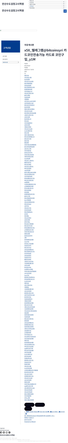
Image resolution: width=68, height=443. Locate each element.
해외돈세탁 (27, 234)
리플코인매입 (27, 127)
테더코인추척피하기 (29, 105)
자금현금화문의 (28, 299)
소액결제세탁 (27, 332)
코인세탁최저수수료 (29, 388)
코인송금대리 (27, 255)
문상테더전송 (27, 267)
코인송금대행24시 (29, 249)
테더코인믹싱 (27, 247)
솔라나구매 (27, 196)
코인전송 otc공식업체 (30, 101)
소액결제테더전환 (28, 186)
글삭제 (29, 419)
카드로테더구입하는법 (30, 336)
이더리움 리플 (27, 77)
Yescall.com (45, 441)
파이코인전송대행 (28, 350)
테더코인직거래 (28, 226)
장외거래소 (27, 222)
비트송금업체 (27, 85)
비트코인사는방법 (28, 81)
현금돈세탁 (27, 364)
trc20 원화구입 (28, 131)
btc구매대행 (27, 200)
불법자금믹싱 (27, 162)
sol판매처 (26, 182)
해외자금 (26, 75)
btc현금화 (27, 79)
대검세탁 (26, 313)
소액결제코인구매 (28, 230)
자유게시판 (5, 62)
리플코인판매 (27, 301)
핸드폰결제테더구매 (29, 87)
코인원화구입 (27, 330)
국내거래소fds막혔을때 (30, 271)
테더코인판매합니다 (29, 137)
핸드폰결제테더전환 (29, 198)
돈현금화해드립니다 (29, 279)
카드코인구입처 (28, 374)
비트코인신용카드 (28, 166)
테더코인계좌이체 (28, 180)
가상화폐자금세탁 (28, 309)
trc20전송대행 (28, 368)
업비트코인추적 (28, 152)
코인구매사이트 (28, 285)
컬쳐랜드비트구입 (28, 360)
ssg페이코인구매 (28, 348)
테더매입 (26, 216)
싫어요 (39, 405)
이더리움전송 (27, 150)
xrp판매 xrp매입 (28, 269)
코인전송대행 (27, 352)
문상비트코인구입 (28, 372)
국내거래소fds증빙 (29, 154)
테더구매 (26, 133)
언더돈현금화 (27, 210)
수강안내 (32, 2)
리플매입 (26, 99)
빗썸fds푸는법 (28, 358)
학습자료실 (32, 8)
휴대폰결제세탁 (28, 89)
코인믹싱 (26, 206)
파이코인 (26, 121)
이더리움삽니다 (28, 91)
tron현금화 (27, 158)
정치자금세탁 (27, 356)
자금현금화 (27, 97)
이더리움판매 (27, 396)
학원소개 (32, 1)
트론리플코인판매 (28, 315)
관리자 (49, 441)
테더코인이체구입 (28, 319)
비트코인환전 (27, 218)
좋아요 (29, 405)
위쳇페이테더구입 (28, 325)
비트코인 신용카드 (29, 160)
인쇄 (28, 409)
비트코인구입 (27, 208)
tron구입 (26, 241)
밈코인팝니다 (27, 119)
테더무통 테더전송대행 (30, 113)
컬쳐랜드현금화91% (29, 277)
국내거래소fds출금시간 (30, 384)
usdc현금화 (27, 170)
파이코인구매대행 (28, 224)
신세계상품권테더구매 (30, 184)
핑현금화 (26, 321)
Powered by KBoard (30, 421)
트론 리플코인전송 (29, 135)
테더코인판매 (27, 168)
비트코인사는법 (28, 111)
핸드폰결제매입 (28, 83)
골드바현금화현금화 (29, 147)
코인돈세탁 (27, 117)
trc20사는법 (27, 281)
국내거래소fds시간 (29, 232)
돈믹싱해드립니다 (28, 188)
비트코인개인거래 (28, 93)
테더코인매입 (27, 164)
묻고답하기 (5, 59)
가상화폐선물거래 (28, 263)
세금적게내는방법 (28, 156)
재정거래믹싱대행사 (29, 109)
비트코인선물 (27, 366)
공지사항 (5, 56)
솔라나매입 (27, 95)
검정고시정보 (33, 4)
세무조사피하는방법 (29, 328)
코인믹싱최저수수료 (29, 295)
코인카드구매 (27, 149)
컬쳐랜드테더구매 (28, 293)
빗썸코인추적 (27, 245)
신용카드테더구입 (28, 115)
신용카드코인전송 (28, 261)
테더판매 (26, 192)
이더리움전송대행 (28, 338)
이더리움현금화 (28, 176)
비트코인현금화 (28, 390)
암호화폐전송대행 (28, 239)
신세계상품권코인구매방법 (31, 370)
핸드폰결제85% (28, 212)
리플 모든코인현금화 (29, 307)
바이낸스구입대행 (28, 243)
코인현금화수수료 (28, 103)
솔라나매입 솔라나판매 (30, 172)
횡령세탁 (26, 143)
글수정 (26, 419)
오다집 (26, 214)
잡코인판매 (27, 107)
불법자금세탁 (27, 259)
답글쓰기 (31, 417)
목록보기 (26, 417)
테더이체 (26, 141)
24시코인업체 (27, 273)
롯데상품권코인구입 (29, 178)
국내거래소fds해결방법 (30, 145)
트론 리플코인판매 (29, 400)
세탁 (25, 237)
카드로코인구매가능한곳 (30, 311)
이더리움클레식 (28, 123)
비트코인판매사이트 (29, 174)
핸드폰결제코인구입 (29, 251)
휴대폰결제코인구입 (29, 194)
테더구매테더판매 (28, 394)
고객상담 (32, 6)
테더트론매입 (27, 190)
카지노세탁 (27, 398)
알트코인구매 (27, 139)
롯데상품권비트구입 (29, 228)
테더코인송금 (27, 204)
